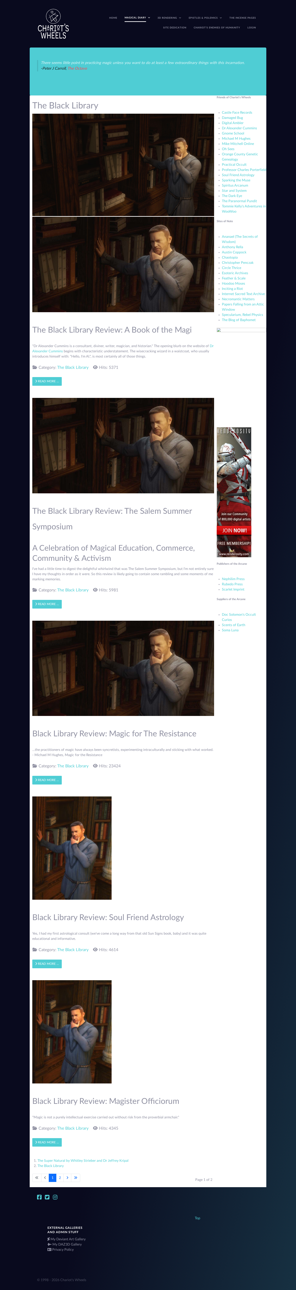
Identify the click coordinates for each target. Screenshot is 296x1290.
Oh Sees (228, 149)
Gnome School (233, 133)
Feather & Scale (234, 278)
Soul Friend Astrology (238, 175)
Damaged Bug (232, 118)
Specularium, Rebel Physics (242, 315)
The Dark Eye (232, 196)
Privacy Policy (63, 1249)
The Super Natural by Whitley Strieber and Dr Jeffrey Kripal (82, 1160)
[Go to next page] (67, 1178)
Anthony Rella (232, 247)
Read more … (48, 381)
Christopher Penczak (238, 262)
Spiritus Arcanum (235, 185)
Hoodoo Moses (233, 283)
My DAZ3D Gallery (67, 1244)
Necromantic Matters (238, 299)
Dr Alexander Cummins (239, 128)
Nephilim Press (233, 579)
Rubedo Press (232, 584)
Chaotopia (230, 257)
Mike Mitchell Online (238, 144)
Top (197, 1218)
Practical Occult (234, 164)
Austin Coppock (234, 252)
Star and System (234, 190)
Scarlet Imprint (233, 589)
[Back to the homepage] (53, 23)
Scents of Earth (233, 625)
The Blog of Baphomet (239, 320)
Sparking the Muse (236, 180)
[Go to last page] (75, 1178)
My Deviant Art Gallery (68, 1239)
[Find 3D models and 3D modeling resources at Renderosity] (234, 492)
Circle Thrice (231, 268)
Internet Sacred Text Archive (243, 294)
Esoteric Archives (235, 273)
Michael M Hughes (236, 138)
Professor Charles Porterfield (244, 170)
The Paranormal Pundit (239, 201)
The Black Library (73, 368)
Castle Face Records (237, 112)
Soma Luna (230, 630)
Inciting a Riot (232, 288)
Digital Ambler (233, 123)
